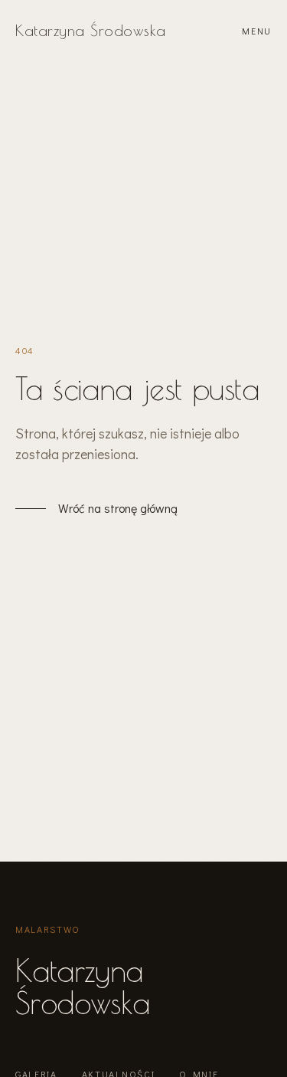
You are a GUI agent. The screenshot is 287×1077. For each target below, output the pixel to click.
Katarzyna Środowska (90, 30)
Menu (257, 31)
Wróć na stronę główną (118, 508)
